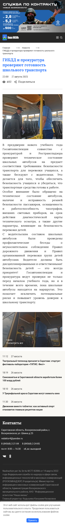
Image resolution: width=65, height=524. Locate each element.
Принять (32, 520)
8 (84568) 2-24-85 (31, 443)
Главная (6, 48)
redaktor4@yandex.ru (12, 438)
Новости (26, 48)
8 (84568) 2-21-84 (10, 443)
